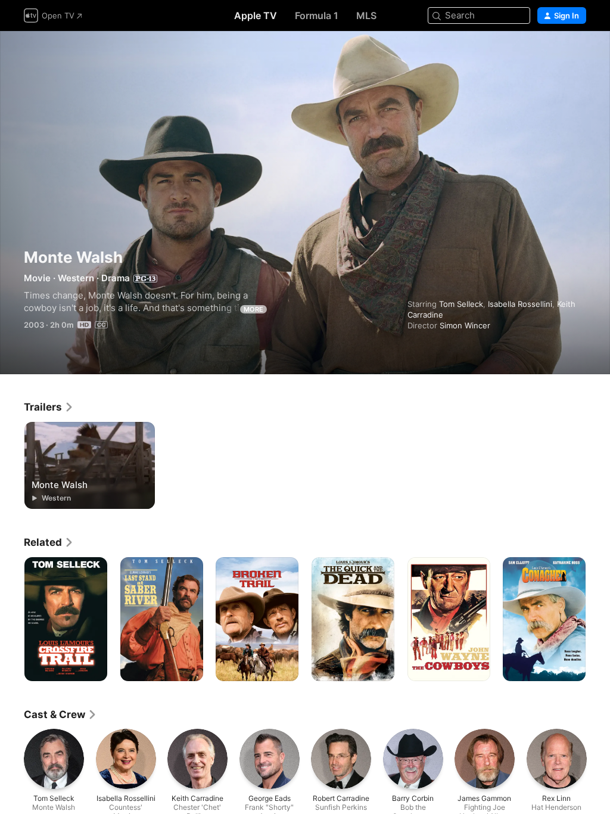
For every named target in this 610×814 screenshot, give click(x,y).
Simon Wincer (465, 325)
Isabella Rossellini (520, 304)
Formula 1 (316, 15)
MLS (366, 15)
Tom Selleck (461, 304)
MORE (253, 309)
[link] (49, 407)
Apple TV (255, 15)
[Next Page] (598, 619)
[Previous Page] (12, 619)
